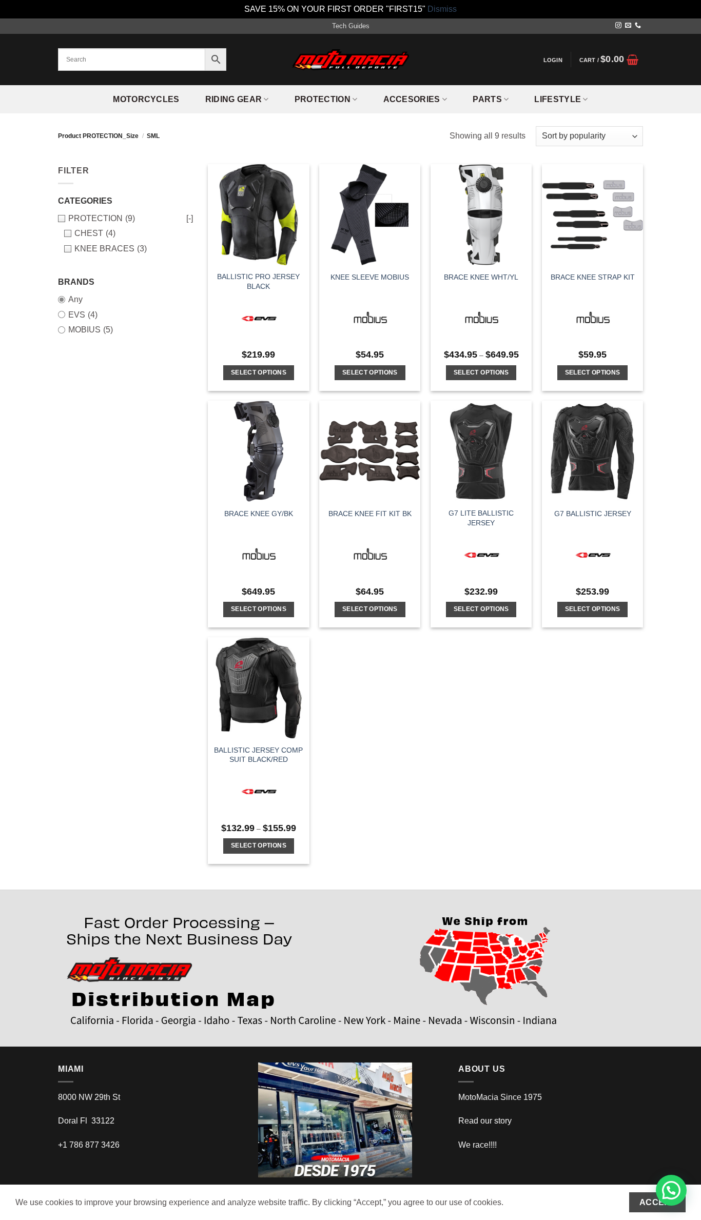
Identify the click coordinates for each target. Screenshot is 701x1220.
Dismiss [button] (442, 9)
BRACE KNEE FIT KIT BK (370, 513)
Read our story (485, 1120)
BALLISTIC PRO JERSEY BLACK (258, 281)
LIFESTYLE (557, 99)
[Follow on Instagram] (618, 25)
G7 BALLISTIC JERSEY (592, 513)
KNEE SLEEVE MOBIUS (369, 277)
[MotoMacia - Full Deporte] (351, 59)
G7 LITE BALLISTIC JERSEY (481, 518)
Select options (258, 372)
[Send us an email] (628, 25)
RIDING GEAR (233, 99)
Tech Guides (350, 26)
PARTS (487, 99)
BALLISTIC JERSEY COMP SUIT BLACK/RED (258, 755)
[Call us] (638, 25)
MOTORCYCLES (146, 99)
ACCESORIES (411, 99)
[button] (553, 60)
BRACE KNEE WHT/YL (481, 277)
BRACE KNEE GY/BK (258, 513)
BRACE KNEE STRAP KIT (593, 277)
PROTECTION (322, 99)
